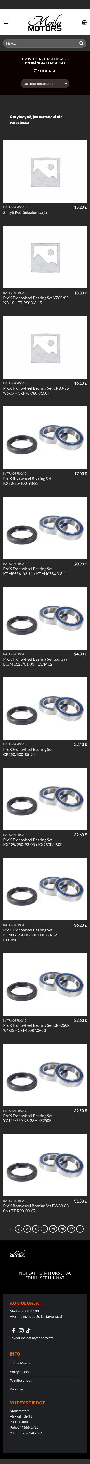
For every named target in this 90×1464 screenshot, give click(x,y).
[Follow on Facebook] (13, 1331)
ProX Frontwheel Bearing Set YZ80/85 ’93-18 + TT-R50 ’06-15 (35, 300)
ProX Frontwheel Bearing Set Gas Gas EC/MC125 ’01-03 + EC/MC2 (35, 661)
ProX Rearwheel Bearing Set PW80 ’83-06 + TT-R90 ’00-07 (36, 1208)
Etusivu (27, 59)
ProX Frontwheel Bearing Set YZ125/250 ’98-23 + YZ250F (28, 1118)
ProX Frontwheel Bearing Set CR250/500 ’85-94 (28, 752)
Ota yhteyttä (20, 117)
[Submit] (81, 43)
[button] (6, 22)
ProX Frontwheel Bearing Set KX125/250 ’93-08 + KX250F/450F (32, 842)
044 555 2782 (27, 1427)
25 (53, 1229)
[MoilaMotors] (45, 22)
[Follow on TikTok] (28, 1331)
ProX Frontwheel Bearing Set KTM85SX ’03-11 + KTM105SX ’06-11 (35, 571)
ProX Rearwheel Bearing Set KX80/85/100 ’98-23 (27, 481)
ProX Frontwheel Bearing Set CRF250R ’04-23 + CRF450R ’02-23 (36, 1028)
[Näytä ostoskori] (84, 22)
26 (62, 1229)
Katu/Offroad (52, 59)
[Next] (80, 1229)
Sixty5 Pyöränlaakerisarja (25, 212)
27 (71, 1229)
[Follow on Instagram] (21, 1331)
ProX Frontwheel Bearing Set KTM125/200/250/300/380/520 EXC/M (31, 935)
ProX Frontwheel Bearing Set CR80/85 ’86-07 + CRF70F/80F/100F (36, 391)
